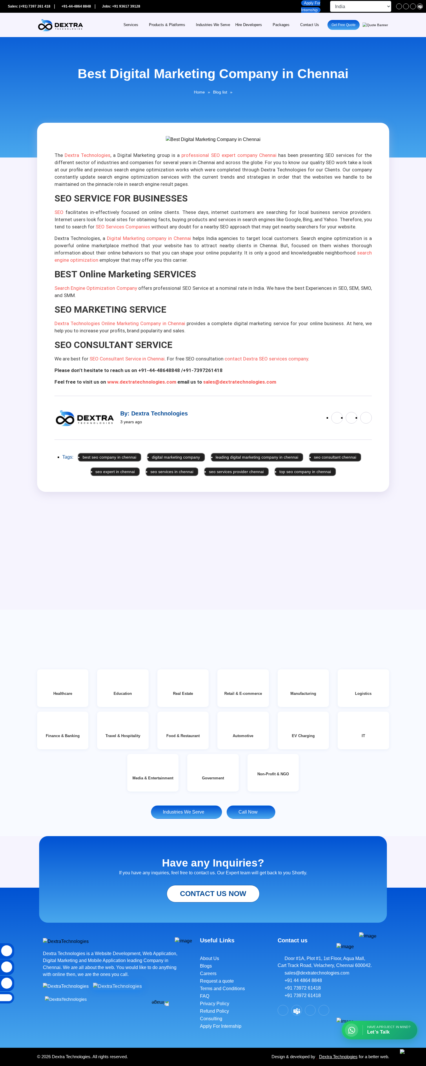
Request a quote (217, 981)
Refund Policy (214, 1011)
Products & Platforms (167, 25)
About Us (209, 958)
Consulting (211, 1018)
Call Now (249, 811)
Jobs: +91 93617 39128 (120, 6)
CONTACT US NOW (213, 893)
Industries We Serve (213, 25)
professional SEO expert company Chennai (228, 155)
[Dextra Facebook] (399, 6)
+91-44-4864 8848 (76, 6)
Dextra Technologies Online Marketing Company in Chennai (119, 323)
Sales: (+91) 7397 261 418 (28, 6)
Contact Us (309, 25)
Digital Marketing (61, 960)
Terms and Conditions (222, 988)
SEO (58, 212)
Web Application (159, 953)
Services (130, 25)
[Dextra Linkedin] (406, 6)
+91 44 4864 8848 (301, 980)
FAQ (204, 996)
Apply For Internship (220, 1026)
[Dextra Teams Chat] (296, 1010)
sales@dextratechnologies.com (315, 972)
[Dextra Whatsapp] (323, 1010)
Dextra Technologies (87, 155)
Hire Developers (248, 25)
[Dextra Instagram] (413, 6)
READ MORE (58, 620)
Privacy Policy (214, 1003)
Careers (208, 973)
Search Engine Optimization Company (95, 288)
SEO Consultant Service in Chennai (127, 359)
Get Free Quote (344, 25)
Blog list (220, 92)
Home (199, 92)
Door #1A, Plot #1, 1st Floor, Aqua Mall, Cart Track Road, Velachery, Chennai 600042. (325, 962)
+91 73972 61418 (301, 988)
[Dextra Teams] (420, 6)
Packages (281, 25)
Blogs (206, 966)
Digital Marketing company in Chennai (149, 238)
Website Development (117, 953)
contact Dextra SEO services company (266, 359)
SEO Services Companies (123, 227)
